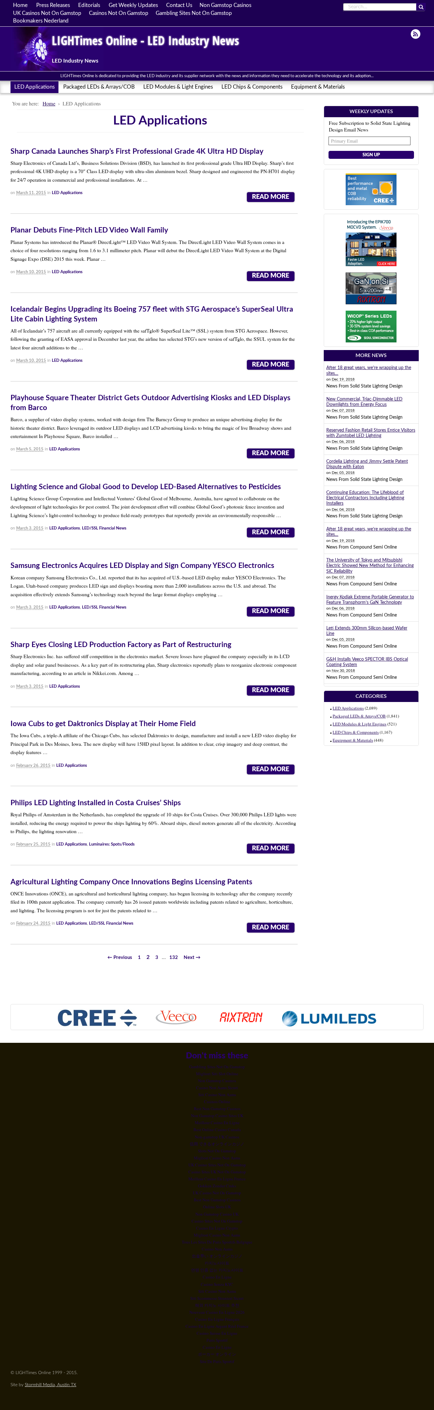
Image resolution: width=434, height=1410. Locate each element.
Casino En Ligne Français (217, 1319)
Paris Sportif (217, 1340)
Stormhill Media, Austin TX (50, 1384)
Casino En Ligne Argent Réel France (217, 1326)
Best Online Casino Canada (217, 1129)
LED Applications (34, 87)
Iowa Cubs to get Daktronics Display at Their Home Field (103, 724)
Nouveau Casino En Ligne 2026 (217, 1312)
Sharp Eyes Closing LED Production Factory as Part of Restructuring (120, 645)
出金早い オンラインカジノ (217, 1256)
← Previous (119, 957)
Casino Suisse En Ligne (217, 1333)
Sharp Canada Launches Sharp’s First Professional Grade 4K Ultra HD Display (136, 151)
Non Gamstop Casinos (225, 5)
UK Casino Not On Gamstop (217, 1193)
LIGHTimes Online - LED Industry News (145, 40)
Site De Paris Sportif (217, 1361)
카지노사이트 (217, 1263)
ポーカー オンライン (217, 1354)
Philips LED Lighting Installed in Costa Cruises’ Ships (95, 803)
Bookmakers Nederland (41, 21)
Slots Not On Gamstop (217, 1151)
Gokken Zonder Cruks (217, 1186)
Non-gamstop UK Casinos (217, 1137)
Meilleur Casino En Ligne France (217, 1179)
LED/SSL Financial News (104, 528)
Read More (270, 197)
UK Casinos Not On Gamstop (47, 13)
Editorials (89, 5)
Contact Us (179, 5)
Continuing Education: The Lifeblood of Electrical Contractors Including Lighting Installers (365, 498)
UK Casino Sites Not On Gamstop (217, 1165)
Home (20, 5)
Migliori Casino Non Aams (217, 1158)
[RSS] (416, 34)
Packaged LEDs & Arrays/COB (99, 87)
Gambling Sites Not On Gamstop (194, 13)
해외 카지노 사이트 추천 (217, 1305)
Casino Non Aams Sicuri (217, 1087)
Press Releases (53, 5)
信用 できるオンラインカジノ (217, 1144)
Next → (192, 957)
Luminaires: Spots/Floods (112, 844)
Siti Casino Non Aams (217, 1094)
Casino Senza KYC (217, 1284)
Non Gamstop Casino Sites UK (217, 1115)
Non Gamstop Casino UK (217, 1214)
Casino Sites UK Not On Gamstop (217, 1172)
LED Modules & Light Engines (178, 87)
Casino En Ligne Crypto (217, 1228)
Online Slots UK (217, 1207)
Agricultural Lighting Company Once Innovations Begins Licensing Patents (131, 882)
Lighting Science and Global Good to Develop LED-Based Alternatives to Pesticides (145, 487)
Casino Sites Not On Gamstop (217, 1221)
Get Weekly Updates (133, 5)
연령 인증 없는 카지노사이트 (217, 1270)
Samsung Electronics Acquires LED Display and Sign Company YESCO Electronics (142, 566)
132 (173, 957)
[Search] (421, 7)
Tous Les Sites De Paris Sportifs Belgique (217, 1242)
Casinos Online (217, 1101)
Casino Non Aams (217, 1249)
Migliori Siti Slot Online (217, 1073)
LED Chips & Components (251, 87)
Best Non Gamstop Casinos (217, 1108)
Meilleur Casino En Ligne (217, 1122)
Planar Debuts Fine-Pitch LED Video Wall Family (89, 230)
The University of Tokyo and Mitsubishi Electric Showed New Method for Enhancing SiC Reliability (370, 566)
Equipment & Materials (318, 87)
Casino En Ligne (217, 1277)
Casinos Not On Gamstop (118, 13)
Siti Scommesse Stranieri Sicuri (217, 1298)
